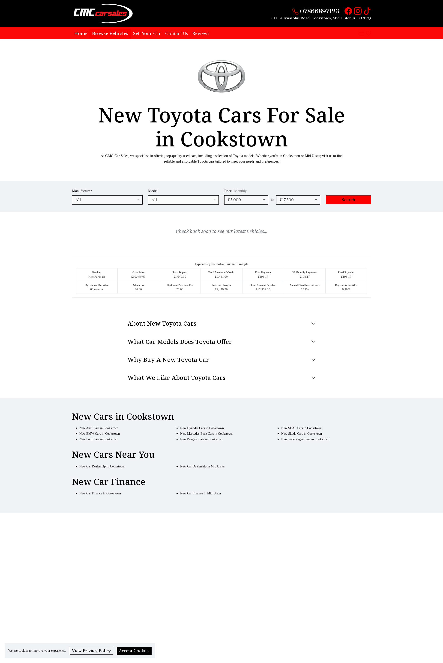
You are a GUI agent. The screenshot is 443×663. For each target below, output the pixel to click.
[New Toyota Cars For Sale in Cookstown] (221, 78)
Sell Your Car (147, 33)
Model (153, 191)
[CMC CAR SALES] (103, 13)
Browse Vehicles (110, 33)
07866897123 (319, 11)
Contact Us (176, 33)
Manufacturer (82, 191)
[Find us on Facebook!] (347, 11)
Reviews (200, 33)
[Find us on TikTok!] (366, 11)
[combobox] (107, 200)
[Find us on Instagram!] (357, 11)
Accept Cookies (134, 650)
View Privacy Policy (91, 650)
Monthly (240, 191)
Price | (235, 191)
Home (80, 33)
